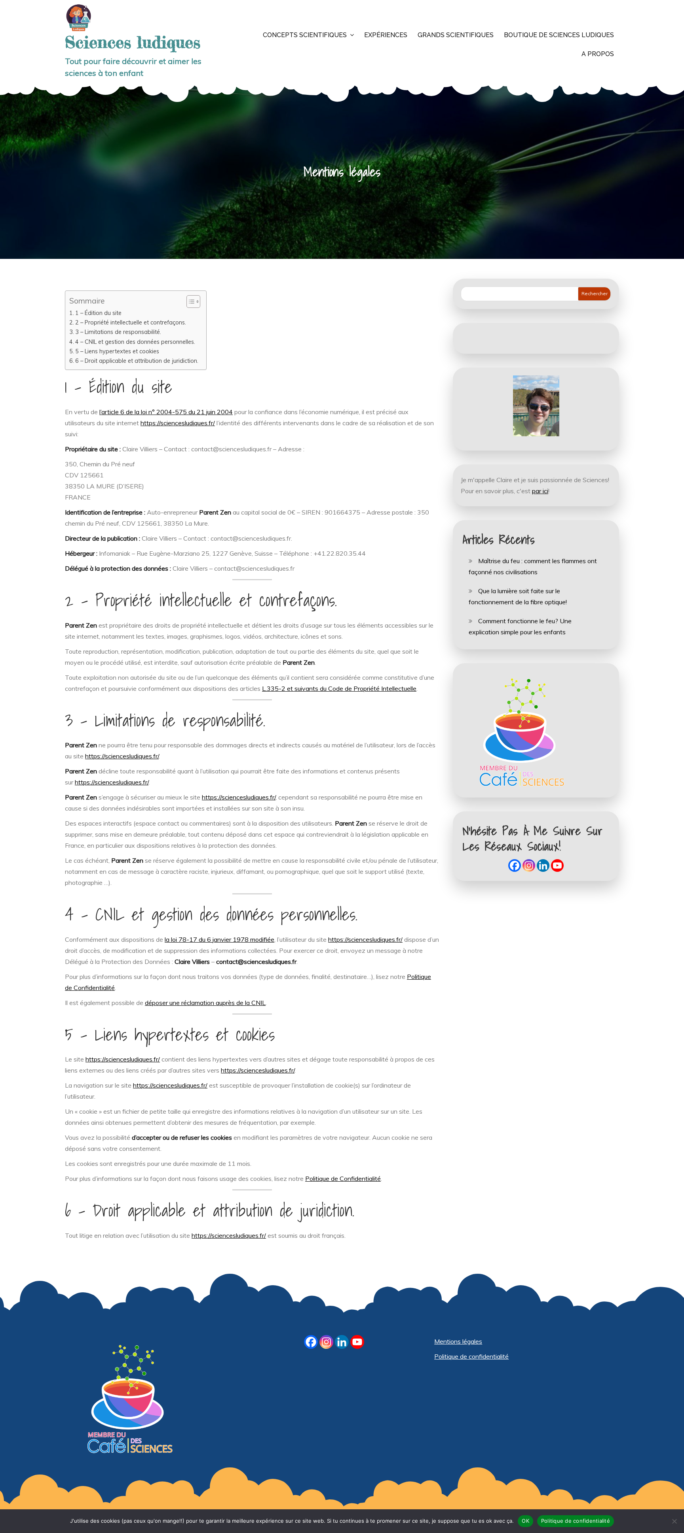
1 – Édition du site (98, 313)
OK (525, 1521)
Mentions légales (458, 1341)
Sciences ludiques (132, 42)
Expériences (385, 35)
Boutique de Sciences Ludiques (559, 35)
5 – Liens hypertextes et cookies (117, 351)
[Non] (674, 1521)
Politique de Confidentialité (343, 1178)
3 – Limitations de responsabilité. (118, 332)
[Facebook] (514, 865)
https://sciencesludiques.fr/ (178, 423)
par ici (540, 491)
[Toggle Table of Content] (189, 301)
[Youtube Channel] (557, 865)
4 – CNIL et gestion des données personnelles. (135, 341)
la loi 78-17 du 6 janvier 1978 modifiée (219, 939)
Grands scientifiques (456, 35)
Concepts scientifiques (305, 35)
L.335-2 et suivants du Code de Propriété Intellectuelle (339, 688)
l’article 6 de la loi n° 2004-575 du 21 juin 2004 (166, 412)
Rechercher (594, 293)
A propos (597, 54)
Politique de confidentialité (471, 1356)
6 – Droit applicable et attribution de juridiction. (136, 360)
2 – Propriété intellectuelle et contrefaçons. (130, 322)
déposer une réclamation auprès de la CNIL (205, 1003)
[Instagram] (528, 865)
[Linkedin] (543, 865)
